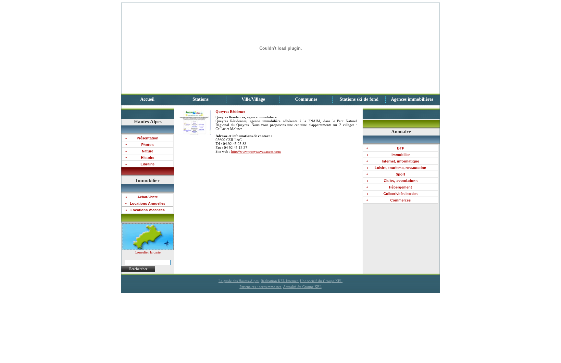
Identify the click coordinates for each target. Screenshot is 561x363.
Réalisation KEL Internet (280, 281)
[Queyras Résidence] (194, 134)
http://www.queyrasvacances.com (256, 151)
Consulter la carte (148, 252)
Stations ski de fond (359, 99)
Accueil (147, 99)
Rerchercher (138, 269)
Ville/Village (253, 99)
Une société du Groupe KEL (321, 281)
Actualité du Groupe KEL (302, 287)
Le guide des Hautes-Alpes (238, 281)
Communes (306, 99)
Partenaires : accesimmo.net (261, 287)
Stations (200, 99)
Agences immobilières (412, 99)
